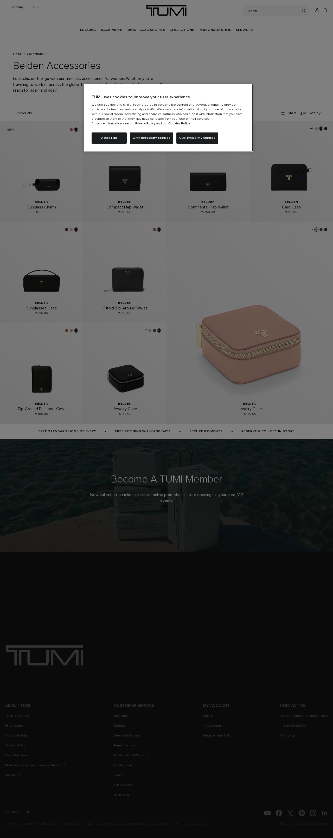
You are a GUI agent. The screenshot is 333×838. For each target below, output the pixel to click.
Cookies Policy (179, 123)
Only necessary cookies (151, 137)
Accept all (109, 137)
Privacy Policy (145, 123)
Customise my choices (197, 137)
